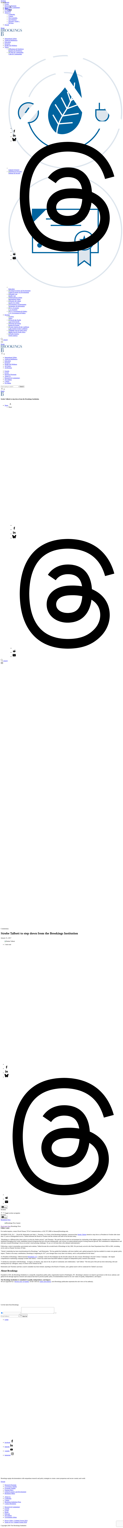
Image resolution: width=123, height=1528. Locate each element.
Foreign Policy (9, 1490)
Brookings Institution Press (13, 1502)
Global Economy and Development (15, 1492)
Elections (7, 362)
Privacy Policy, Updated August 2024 (16, 1520)
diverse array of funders (22, 1281)
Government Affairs (11, 1517)
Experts (7, 371)
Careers (7, 381)
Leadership (8, 1498)
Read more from (6, 1226)
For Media (8, 383)
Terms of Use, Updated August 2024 (16, 1522)
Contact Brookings (10, 1504)
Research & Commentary (12, 378)
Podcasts (7, 1514)
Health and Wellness (11, 364)
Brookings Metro (10, 1493)
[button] (61, 1214)
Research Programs (10, 374)
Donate (3, 1481)
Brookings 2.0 (32, 1257)
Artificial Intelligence (11, 359)
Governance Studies (11, 1486)
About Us (8, 376)
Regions (7, 315)
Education (8, 361)
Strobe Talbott (82, 1234)
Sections (3, 1)
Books (7, 1512)
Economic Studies (10, 1488)
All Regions (8, 368)
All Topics (8, 366)
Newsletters (8, 379)
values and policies (45, 1281)
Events (7, 373)
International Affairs (11, 357)
